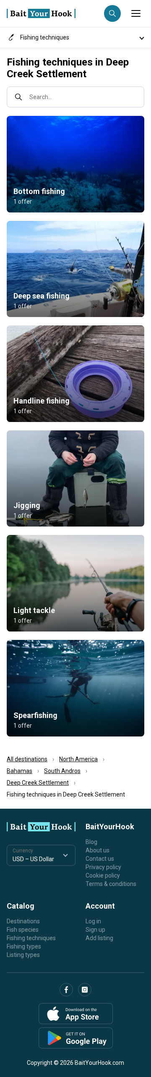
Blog (91, 842)
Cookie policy (103, 875)
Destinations (23, 921)
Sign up (95, 929)
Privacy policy (103, 867)
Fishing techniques (31, 938)
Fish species (23, 929)
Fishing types (24, 946)
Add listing (99, 938)
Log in (93, 921)
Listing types (23, 954)
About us (97, 850)
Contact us (100, 858)
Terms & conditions (111, 883)
